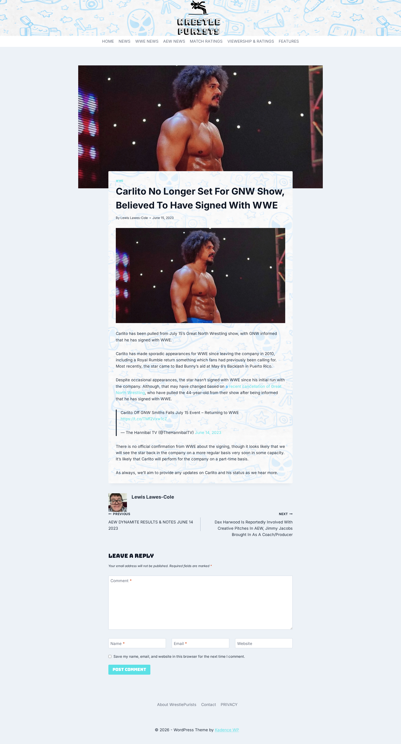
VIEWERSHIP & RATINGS (250, 41)
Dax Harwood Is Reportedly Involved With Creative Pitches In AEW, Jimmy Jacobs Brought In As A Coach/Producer (254, 524)
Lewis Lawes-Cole (134, 218)
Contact (208, 704)
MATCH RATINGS (206, 41)
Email (180, 643)
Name (117, 643)
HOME (108, 41)
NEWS (124, 41)
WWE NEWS (146, 41)
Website (244, 643)
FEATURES (289, 41)
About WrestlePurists (176, 704)
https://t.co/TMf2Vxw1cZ (144, 419)
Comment (121, 580)
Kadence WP (227, 730)
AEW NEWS (174, 41)
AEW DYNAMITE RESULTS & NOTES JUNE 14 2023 (150, 521)
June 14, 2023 (208, 432)
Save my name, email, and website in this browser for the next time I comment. (179, 656)
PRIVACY (229, 704)
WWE (119, 181)
